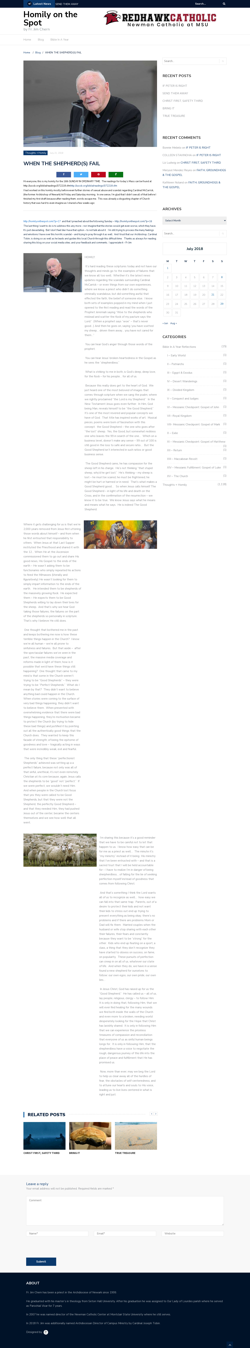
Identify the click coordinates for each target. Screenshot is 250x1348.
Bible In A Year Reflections (179, 347)
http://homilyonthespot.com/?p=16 (134, 221)
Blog (41, 39)
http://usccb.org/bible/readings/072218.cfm (93, 185)
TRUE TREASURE (125, 1153)
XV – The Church (177, 476)
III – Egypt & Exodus (179, 373)
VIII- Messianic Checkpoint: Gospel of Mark (193, 424)
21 (212, 294)
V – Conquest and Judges (183, 398)
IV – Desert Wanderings (182, 381)
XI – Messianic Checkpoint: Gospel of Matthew (196, 442)
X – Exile (172, 433)
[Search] (224, 3)
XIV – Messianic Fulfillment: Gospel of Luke (194, 467)
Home (27, 39)
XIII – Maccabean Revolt (182, 459)
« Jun (165, 323)
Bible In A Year (60, 39)
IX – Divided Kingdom (180, 390)
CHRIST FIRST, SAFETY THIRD (73, 4)
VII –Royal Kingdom (179, 416)
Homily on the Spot (50, 18)
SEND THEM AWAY (175, 93)
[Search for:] (206, 3)
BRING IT (74, 1153)
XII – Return (174, 450)
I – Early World (176, 355)
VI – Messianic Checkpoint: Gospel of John (193, 407)
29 (221, 304)
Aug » (173, 323)
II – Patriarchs (175, 364)
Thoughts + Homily (35, 153)
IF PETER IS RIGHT (175, 86)
